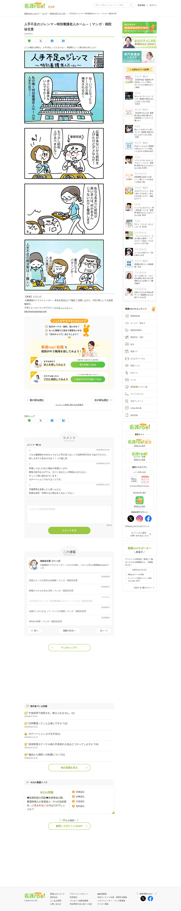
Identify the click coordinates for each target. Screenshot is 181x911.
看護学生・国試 (136, 337)
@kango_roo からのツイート (137, 526)
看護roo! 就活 (139, 446)
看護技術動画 (136, 330)
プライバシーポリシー (79, 894)
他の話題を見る (69, 767)
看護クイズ (135, 366)
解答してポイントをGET (69, 826)
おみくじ (134, 373)
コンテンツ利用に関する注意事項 (69, 405)
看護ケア (134, 351)
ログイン (153, 5)
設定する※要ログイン (143, 588)
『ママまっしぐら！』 (62, 308)
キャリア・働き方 (137, 323)
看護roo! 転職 (139, 460)
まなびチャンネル (137, 358)
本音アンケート (136, 401)
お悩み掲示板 (136, 408)
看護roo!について (57, 894)
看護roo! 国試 (139, 506)
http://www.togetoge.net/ (35, 311)
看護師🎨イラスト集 (138, 387)
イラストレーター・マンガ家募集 (111, 901)
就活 (132, 344)
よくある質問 (55, 901)
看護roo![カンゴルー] (31, 13)
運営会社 (54, 897)
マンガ (44, 13)
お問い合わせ (55, 904)
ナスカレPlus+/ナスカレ (140, 486)
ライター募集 (103, 904)
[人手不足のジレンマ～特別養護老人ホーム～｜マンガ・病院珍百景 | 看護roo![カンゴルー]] (63, 41)
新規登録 (141, 5)
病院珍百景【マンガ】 (58, 13)
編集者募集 (102, 894)
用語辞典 (134, 415)
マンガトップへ (69, 647)
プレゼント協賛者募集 (79, 901)
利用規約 (73, 897)
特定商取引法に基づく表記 (81, 904)
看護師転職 (135, 316)
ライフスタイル (136, 394)
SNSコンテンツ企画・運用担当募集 (112, 897)
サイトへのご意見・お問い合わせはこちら (139, 534)
